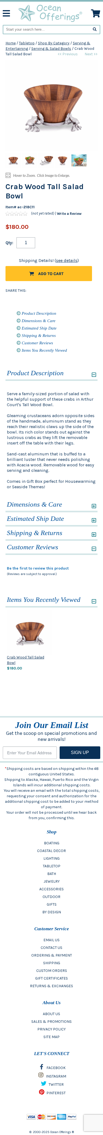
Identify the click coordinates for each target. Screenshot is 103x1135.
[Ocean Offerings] (50, 13)
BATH (51, 873)
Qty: (9, 242)
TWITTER (56, 1084)
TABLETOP (51, 866)
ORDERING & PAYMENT (51, 955)
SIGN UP (80, 752)
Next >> (91, 54)
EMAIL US (51, 940)
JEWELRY (52, 881)
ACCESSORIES (51, 889)
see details (66, 260)
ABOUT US (51, 1014)
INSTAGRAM (55, 1076)
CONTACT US (51, 947)
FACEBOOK (56, 1067)
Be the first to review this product (38, 568)
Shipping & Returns (38, 335)
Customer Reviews (37, 343)
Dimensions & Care (38, 321)
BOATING (51, 843)
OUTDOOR (51, 896)
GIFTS (52, 904)
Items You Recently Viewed (44, 350)
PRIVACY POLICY (51, 1029)
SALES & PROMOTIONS (51, 1021)
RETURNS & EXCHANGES (51, 986)
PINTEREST (56, 1093)
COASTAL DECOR (51, 850)
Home (10, 43)
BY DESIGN (51, 912)
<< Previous (68, 54)
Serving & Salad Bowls (51, 48)
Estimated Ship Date (39, 328)
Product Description (38, 313)
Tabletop (27, 43)
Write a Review (69, 214)
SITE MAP (51, 1037)
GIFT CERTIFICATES (51, 978)
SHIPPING (51, 963)
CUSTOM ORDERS (51, 970)
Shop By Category (53, 43)
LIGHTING (51, 858)
